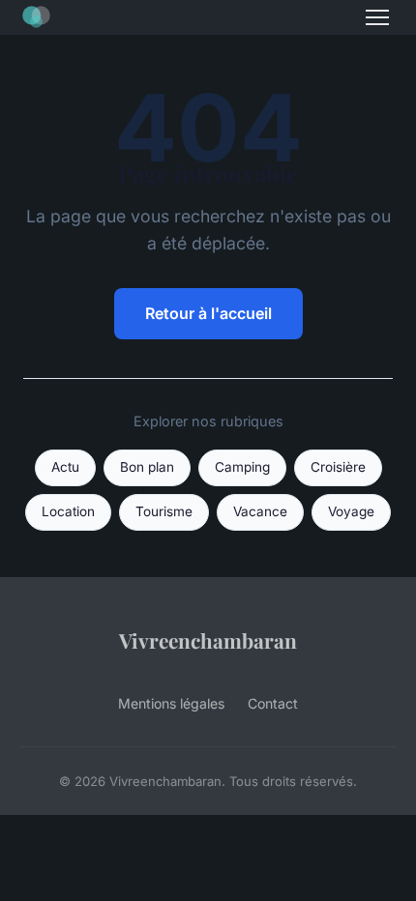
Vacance (260, 511)
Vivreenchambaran (208, 640)
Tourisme (164, 511)
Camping (242, 467)
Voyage (351, 511)
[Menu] (377, 17)
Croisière (338, 467)
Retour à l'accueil (208, 313)
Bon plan (147, 467)
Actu (65, 467)
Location (68, 511)
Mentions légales (171, 703)
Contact (273, 703)
